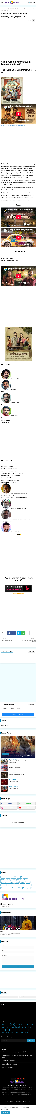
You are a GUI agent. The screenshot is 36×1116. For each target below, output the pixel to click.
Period (28, 882)
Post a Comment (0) (18, 714)
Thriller (19, 887)
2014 (3, 1030)
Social (2, 887)
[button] (30, 2)
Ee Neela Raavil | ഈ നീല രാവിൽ (10, 933)
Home (2, 8)
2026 (26, 1032)
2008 (8, 1027)
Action (2, 876)
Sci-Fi (29, 885)
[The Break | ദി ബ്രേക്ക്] (4, 768)
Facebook (12, 633)
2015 (7, 1030)
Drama (8, 879)
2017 (16, 1030)
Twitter (19, 633)
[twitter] (15, 1079)
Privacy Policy (27, 1101)
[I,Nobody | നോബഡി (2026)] (4, 775)
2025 (22, 1032)
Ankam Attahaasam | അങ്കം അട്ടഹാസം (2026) (14, 1052)
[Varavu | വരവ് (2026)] (4, 789)
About (11, 1101)
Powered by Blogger (8, 904)
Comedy (31, 876)
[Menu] (2, 2)
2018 (21, 1030)
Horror (22, 882)
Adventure (9, 876)
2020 (30, 1030)
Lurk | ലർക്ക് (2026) (7, 1067)
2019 (26, 1030)
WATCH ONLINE (10, 8)
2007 (3, 1027)
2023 (12, 1032)
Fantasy (19, 879)
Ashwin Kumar (15, 402)
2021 (3, 1032)
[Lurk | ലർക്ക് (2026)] (4, 782)
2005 (27, 1024)
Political (3, 885)
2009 (12, 1027)
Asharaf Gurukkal (16, 508)
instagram (10, 807)
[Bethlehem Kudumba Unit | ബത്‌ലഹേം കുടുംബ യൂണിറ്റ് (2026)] (4, 761)
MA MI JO (14, 532)
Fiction (25, 879)
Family (13, 879)
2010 (17, 1027)
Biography (23, 876)
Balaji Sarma (14, 415)
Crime (2, 879)
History (17, 882)
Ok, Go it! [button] (5, 1113)
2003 (17, 1024)
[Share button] (28, 633)
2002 (12, 1024)
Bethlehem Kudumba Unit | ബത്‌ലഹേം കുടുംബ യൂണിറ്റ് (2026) (17, 1056)
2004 (22, 1024)
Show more (31, 651)
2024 (17, 1032)
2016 (12, 1030)
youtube (28, 807)
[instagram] (21, 1079)
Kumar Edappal (15, 493)
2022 (7, 1032)
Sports (8, 887)
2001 (8, 1024)
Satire (24, 885)
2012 (26, 1027)
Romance (18, 885)
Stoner (13, 887)
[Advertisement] (18, 43)
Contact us (18, 1101)
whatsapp (28, 803)
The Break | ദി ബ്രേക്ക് (8, 1060)
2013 (31, 1027)
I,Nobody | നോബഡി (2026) (10, 1064)
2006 (31, 1024)
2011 (22, 1027)
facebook (10, 803)
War (32, 887)
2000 (3, 1024)
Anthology (16, 876)
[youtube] (18, 1079)
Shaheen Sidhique (16, 379)
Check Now (4, 1109)
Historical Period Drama (7, 882)
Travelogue (26, 887)
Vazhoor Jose (15, 519)
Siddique (13, 389)
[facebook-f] (12, 1079)
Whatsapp (23, 633)
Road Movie (10, 885)
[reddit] (24, 1079)
